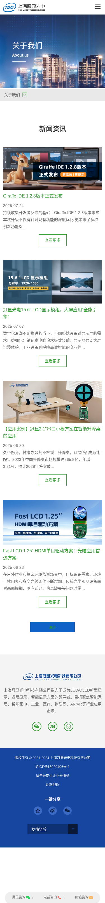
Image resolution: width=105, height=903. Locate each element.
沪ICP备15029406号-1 (52, 767)
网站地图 (52, 785)
